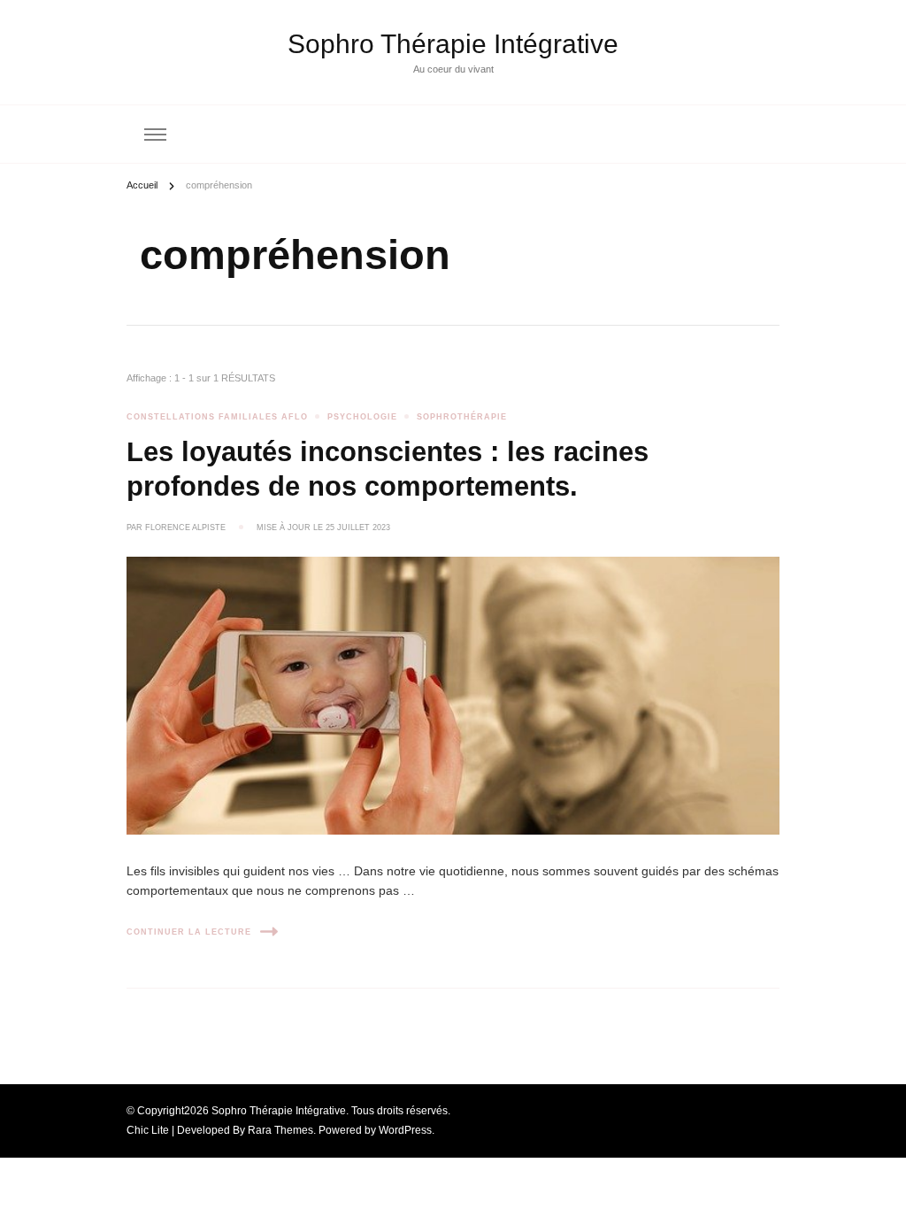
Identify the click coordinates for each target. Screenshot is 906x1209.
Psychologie (362, 416)
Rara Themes (280, 1130)
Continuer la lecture (189, 932)
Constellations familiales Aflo (217, 416)
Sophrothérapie (462, 416)
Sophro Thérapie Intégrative (453, 43)
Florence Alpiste (185, 527)
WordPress (405, 1130)
